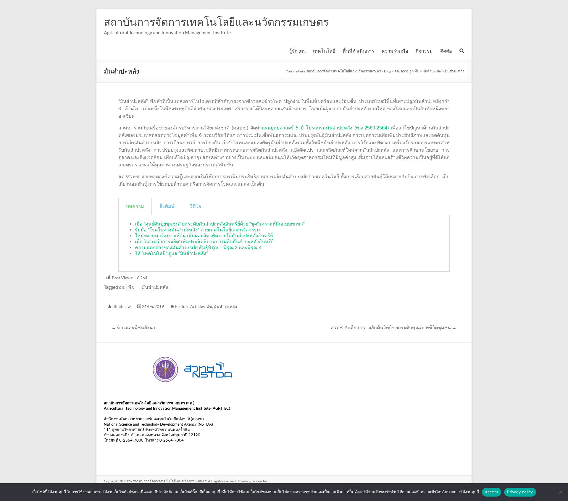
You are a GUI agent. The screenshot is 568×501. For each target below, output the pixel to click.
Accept (491, 491)
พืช (131, 287)
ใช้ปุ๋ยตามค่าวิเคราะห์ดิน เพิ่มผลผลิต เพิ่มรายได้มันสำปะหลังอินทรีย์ (204, 236)
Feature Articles (190, 306)
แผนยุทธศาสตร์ (279, 127)
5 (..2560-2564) (342, 127)
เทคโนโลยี (324, 50)
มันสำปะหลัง (155, 287)
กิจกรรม (424, 50)
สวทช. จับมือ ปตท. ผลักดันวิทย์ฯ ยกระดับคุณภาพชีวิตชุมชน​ (393, 327)
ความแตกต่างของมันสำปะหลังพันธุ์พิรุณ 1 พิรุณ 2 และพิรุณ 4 (198, 247)
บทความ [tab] (135, 206)
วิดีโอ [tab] (195, 206)
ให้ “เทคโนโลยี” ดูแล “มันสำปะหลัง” (171, 253)
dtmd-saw (121, 306)
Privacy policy (520, 491)
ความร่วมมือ (395, 50)
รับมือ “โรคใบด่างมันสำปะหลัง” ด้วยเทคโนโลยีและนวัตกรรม (197, 230)
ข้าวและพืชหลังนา (133, 327)
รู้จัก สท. (297, 50)
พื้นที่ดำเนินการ (358, 50)
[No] (561, 492)
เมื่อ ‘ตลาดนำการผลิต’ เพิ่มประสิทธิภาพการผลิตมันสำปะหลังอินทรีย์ (204, 241)
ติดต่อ (446, 50)
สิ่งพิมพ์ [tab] (167, 206)
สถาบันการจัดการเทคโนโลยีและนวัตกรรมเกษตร (216, 21)
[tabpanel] (284, 243)
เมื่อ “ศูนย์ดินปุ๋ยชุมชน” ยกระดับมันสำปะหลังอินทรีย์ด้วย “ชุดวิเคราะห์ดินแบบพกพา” (220, 224)
